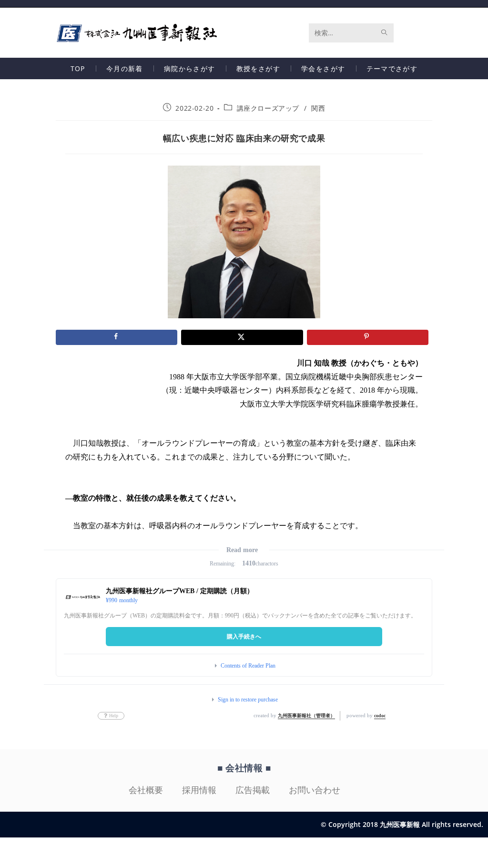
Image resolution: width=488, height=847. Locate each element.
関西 (318, 108)
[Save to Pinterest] (367, 337)
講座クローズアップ (268, 108)
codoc (380, 715)
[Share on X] (242, 337)
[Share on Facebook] (116, 337)
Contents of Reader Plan (248, 666)
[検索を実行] (385, 32)
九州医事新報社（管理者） (306, 715)
